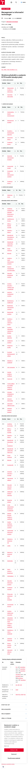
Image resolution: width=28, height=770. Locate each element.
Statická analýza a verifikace (9, 374)
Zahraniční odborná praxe (9, 651)
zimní (21, 667)
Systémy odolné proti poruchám (10, 613)
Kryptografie (10, 465)
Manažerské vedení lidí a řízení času (10, 243)
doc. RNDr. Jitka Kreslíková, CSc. (9, 69)
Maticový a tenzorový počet (9, 554)
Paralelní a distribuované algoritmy (10, 132)
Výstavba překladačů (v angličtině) (10, 394)
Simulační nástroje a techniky (9, 473)
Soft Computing (11, 367)
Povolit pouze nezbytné (14, 758)
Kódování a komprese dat (10, 540)
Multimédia (10, 561)
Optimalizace (10, 576)
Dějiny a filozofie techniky (9, 225)
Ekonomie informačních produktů (10, 157)
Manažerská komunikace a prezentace (10, 237)
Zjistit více (6, 745)
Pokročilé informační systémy (9, 582)
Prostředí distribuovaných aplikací (11, 354)
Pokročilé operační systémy (9, 486)
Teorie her (9, 379)
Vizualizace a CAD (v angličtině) (10, 631)
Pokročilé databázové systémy (10, 275)
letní (24, 667)
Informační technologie (12, 21)
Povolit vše (13, 750)
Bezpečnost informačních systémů (10, 307)
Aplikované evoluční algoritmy (9, 493)
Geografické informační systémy (10, 532)
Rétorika (9, 253)
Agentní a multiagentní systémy (10, 294)
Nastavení (14, 754)
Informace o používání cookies (8, 764)
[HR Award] (3, 767)
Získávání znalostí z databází (9, 410)
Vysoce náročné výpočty (9, 645)
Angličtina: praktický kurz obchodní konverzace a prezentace (10, 212)
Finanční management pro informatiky (11, 268)
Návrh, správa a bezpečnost (10, 571)
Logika (8, 545)
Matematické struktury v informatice (10, 89)
